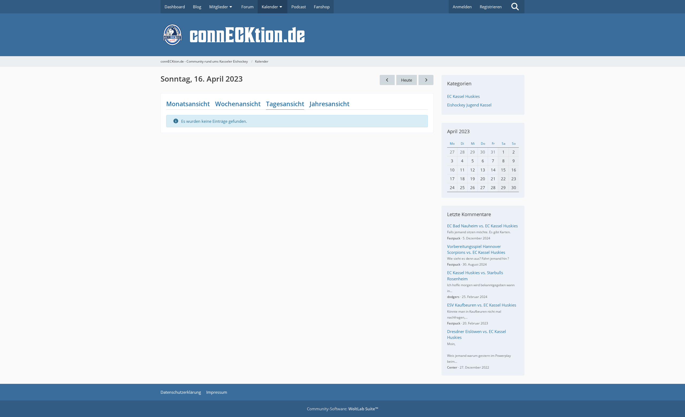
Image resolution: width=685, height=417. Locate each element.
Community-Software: (342, 408)
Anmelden (462, 6)
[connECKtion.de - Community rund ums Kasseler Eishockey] (342, 34)
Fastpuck (453, 238)
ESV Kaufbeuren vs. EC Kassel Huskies (481, 305)
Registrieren (491, 6)
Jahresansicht (329, 104)
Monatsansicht (188, 104)
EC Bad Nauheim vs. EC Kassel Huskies (482, 225)
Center (452, 367)
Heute (406, 80)
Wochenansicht (238, 104)
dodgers (453, 296)
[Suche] (515, 6)
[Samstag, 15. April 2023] (387, 80)
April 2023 (458, 131)
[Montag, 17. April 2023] (425, 80)
